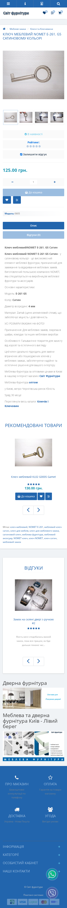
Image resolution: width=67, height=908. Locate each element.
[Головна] (4, 29)
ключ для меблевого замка (44, 530)
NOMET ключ (21, 538)
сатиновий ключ (12, 534)
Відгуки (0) (33, 235)
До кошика (27, 496)
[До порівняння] (48, 496)
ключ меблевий (19, 527)
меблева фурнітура (32, 534)
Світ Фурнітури (49, 376)
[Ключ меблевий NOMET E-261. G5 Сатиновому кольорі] (33, 75)
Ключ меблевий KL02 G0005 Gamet (33, 477)
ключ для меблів (19, 530)
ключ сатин (50, 538)
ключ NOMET (36, 538)
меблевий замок (12, 542)
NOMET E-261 (36, 527)
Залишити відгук (35, 154)
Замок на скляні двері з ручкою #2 (33, 621)
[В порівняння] (17, 200)
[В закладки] (7, 200)
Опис (33, 225)
